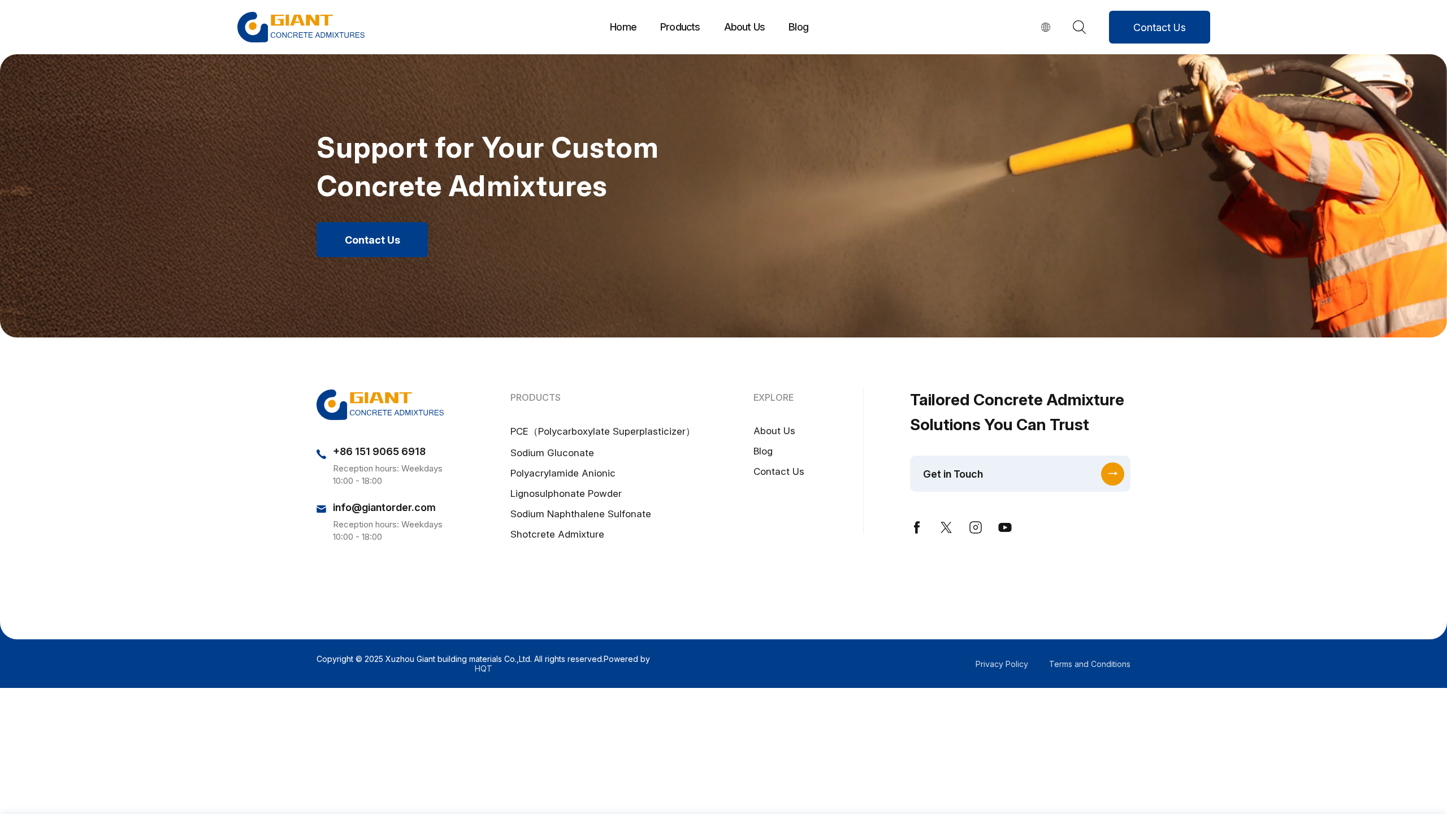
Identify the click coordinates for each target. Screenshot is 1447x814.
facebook (917, 527)
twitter (946, 527)
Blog (798, 27)
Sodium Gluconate (552, 452)
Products (680, 27)
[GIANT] (301, 27)
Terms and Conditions (1089, 664)
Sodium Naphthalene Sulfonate (580, 513)
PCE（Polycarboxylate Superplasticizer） (602, 431)
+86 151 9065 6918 (379, 451)
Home (623, 27)
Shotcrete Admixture (557, 534)
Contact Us (1159, 27)
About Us (744, 27)
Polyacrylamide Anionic (563, 473)
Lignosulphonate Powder (566, 493)
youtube (1005, 527)
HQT (483, 668)
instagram (975, 527)
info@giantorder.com (384, 507)
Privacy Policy (1002, 664)
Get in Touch (953, 474)
